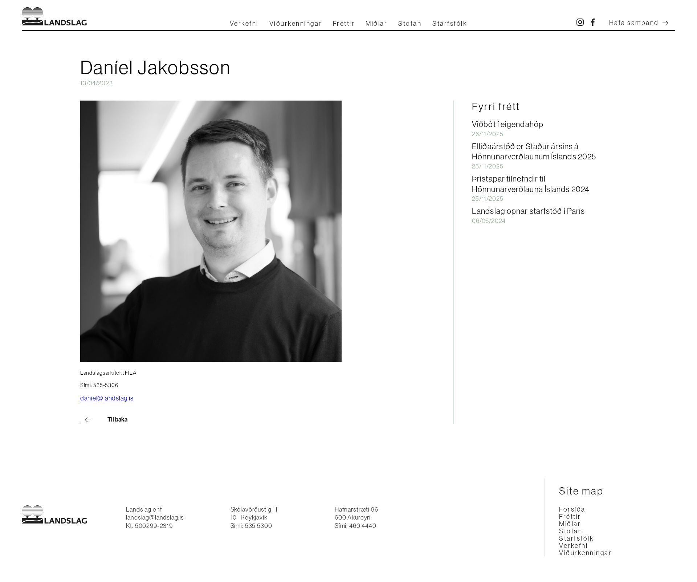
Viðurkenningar (295, 23)
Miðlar (376, 23)
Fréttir (344, 23)
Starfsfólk (449, 23)
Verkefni (244, 23)
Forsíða (572, 509)
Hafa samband (634, 23)
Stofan (409, 23)
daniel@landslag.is (107, 398)
